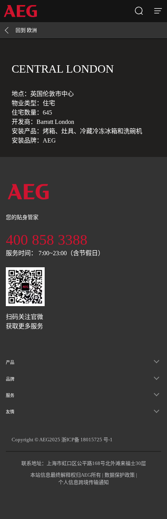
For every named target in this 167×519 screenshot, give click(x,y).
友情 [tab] (10, 411)
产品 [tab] (10, 362)
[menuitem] (23, 11)
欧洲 (26, 30)
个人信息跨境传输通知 (83, 482)
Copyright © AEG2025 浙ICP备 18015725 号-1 (62, 439)
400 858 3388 (46, 240)
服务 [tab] (10, 395)
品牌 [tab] (10, 379)
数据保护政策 (119, 475)
